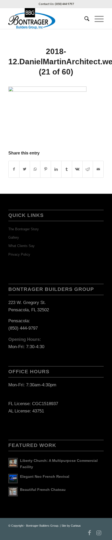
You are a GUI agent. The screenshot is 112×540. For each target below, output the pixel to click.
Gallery (13, 237)
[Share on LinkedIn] (56, 169)
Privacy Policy (19, 254)
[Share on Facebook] (14, 169)
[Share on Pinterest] (45, 169)
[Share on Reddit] (88, 169)
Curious (76, 525)
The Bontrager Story (23, 229)
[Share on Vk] (77, 169)
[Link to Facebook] (89, 532)
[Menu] (96, 18)
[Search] (84, 18)
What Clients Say (21, 246)
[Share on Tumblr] (66, 169)
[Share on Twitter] (25, 169)
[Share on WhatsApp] (35, 169)
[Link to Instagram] (99, 532)
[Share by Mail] (98, 169)
